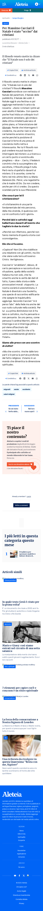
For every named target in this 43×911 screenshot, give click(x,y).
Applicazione (21, 854)
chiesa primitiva (10, 580)
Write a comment (21, 505)
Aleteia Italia (23, 43)
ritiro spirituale (10, 667)
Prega (26, 10)
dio (6, 738)
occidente (26, 389)
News (21, 831)
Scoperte (21, 840)
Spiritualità (6, 18)
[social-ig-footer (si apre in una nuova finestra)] (28, 875)
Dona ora (5, 10)
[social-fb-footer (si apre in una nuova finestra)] (19, 875)
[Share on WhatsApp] (37, 75)
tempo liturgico (18, 18)
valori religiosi (9, 394)
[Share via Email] (33, 75)
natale (16, 389)
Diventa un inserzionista (21, 895)
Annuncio (21, 857)
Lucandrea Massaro (9, 43)
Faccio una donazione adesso (18, 464)
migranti (7, 389)
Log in (29, 496)
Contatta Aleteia (21, 899)
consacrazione (10, 698)
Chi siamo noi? (21, 887)
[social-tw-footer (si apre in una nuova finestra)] (24, 875)
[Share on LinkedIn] (25, 75)
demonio (8, 624)
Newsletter (22, 850)
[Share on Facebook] (21, 75)
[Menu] (7, 4)
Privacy (21, 903)
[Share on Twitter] (29, 75)
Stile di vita (21, 834)
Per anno (21, 867)
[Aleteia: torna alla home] (21, 4)
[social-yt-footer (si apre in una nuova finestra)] (15, 875)
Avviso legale (21, 891)
